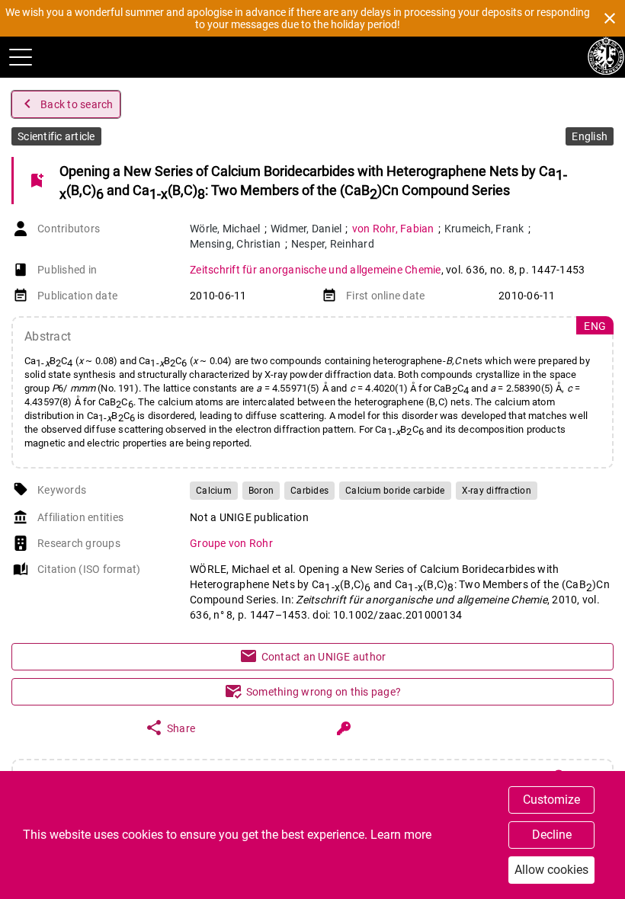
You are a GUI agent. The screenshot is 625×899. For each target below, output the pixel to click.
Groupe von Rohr (231, 543)
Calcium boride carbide (395, 490)
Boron (261, 490)
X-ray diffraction (496, 490)
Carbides (309, 490)
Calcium (214, 490)
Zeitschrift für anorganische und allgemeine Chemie (315, 270)
